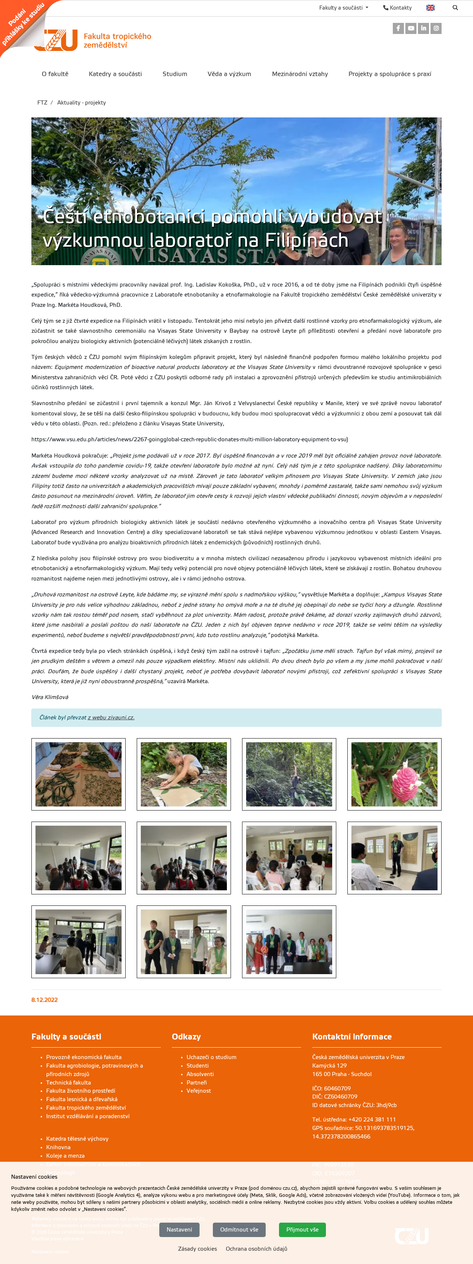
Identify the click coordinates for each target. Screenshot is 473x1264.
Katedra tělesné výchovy (77, 1139)
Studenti (198, 1066)
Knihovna (58, 1147)
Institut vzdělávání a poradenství (88, 1116)
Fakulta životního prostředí (80, 1091)
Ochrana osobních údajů (256, 1248)
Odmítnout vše (239, 1230)
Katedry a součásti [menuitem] (115, 74)
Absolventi (200, 1074)
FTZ (42, 103)
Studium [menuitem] (175, 74)
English (430, 8)
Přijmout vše (302, 1230)
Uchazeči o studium (211, 1057)
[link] (36, 29)
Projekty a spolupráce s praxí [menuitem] (389, 74)
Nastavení (179, 1230)
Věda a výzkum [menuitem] (229, 74)
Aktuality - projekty (81, 103)
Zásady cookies (197, 1248)
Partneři (197, 1083)
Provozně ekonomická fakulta (84, 1057)
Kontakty (400, 8)
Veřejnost (199, 1091)
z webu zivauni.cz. (111, 717)
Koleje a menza (65, 1156)
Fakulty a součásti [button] (341, 8)
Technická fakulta (68, 1083)
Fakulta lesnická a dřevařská (82, 1099)
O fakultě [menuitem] (55, 74)
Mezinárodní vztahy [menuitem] (300, 74)
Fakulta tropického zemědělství (86, 1108)
